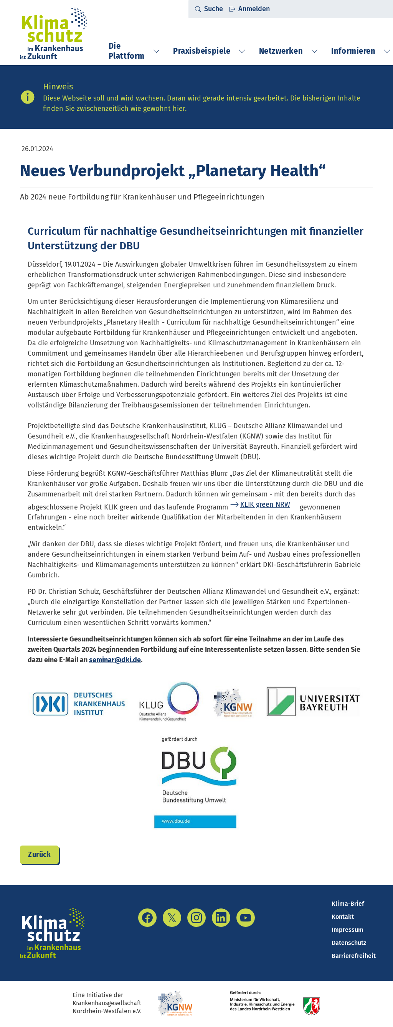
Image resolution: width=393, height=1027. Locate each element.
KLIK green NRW (265, 504)
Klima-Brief (348, 903)
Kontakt (343, 916)
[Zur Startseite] (53, 33)
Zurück (39, 854)
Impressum (347, 929)
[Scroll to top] (375, 1009)
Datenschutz (349, 942)
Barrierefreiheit (354, 955)
